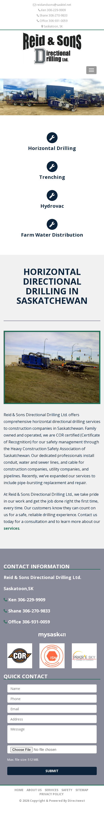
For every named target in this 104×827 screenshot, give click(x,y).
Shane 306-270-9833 (53, 15)
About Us (34, 790)
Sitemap (81, 790)
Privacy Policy (51, 794)
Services (51, 790)
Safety (66, 790)
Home (19, 790)
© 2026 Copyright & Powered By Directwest (52, 801)
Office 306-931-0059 (53, 21)
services (11, 528)
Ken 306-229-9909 (53, 10)
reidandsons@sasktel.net (54, 5)
